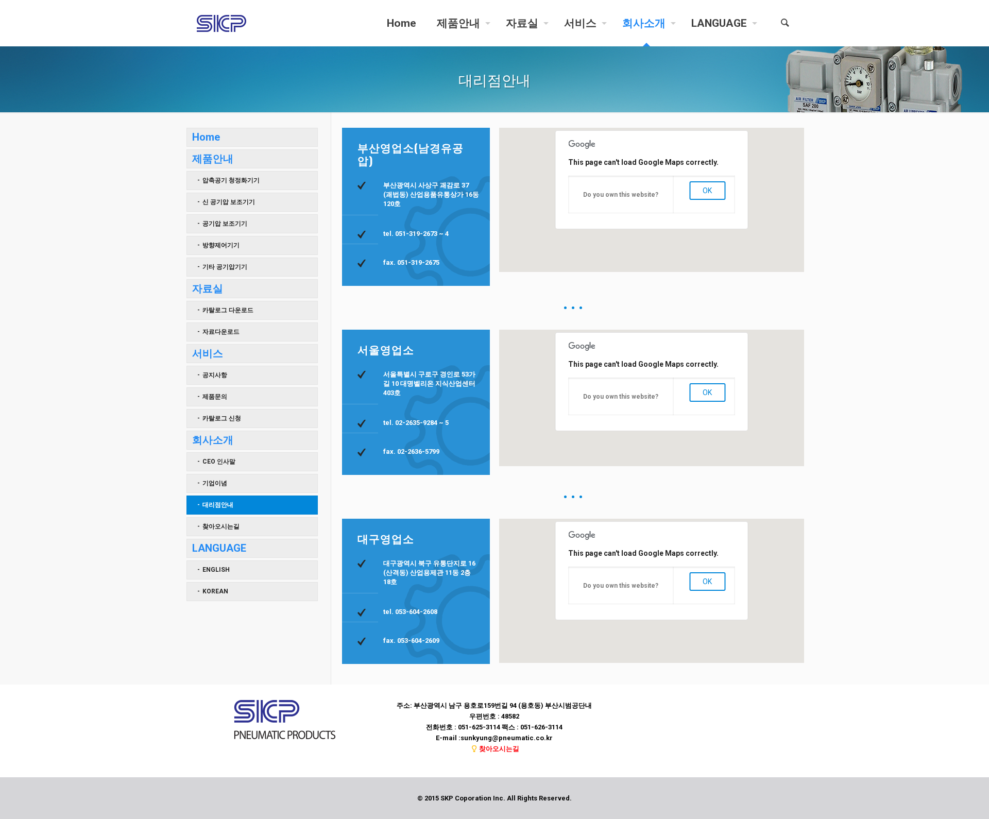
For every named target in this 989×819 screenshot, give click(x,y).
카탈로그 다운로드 (227, 310)
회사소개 (212, 440)
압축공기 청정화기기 (231, 180)
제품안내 (212, 158)
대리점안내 (217, 504)
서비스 (207, 353)
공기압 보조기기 (224, 223)
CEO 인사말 (218, 461)
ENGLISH (216, 569)
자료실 (207, 288)
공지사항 (214, 375)
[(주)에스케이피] (221, 23)
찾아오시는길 (221, 526)
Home (206, 137)
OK (707, 190)
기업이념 (214, 483)
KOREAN (215, 591)
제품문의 (214, 396)
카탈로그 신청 (221, 418)
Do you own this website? (620, 194)
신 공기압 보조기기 (228, 202)
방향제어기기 (221, 245)
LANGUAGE (219, 548)
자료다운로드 (221, 331)
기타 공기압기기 (224, 266)
